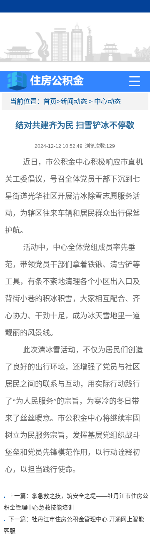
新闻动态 (73, 101)
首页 (50, 101)
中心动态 (107, 101)
